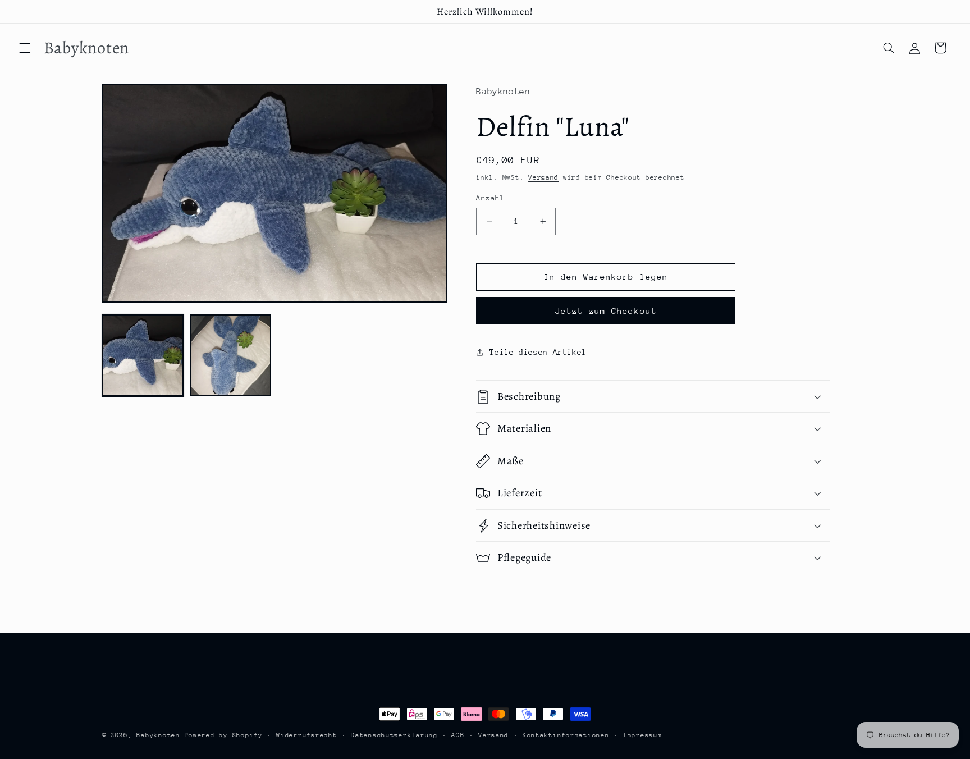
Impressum (642, 735)
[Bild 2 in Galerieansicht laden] (231, 355)
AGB (457, 735)
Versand (543, 177)
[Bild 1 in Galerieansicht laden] (143, 355)
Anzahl (490, 198)
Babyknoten (158, 735)
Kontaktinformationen (566, 735)
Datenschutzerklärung (394, 735)
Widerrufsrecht (306, 735)
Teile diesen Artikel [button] (538, 352)
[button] (25, 48)
